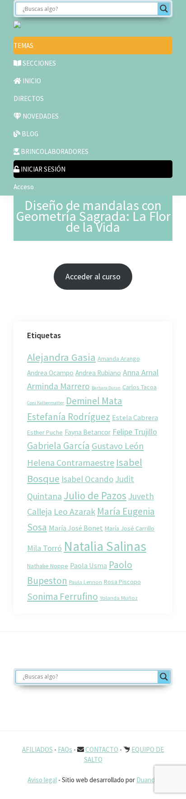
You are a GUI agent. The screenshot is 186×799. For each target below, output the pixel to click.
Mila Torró (44, 548)
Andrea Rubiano (98, 372)
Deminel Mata (94, 401)
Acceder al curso (93, 276)
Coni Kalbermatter (45, 403)
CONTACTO (101, 749)
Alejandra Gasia (61, 357)
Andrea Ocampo (50, 372)
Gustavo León (118, 445)
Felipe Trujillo (134, 431)
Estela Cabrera (135, 417)
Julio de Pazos (95, 495)
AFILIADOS (37, 749)
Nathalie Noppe (47, 566)
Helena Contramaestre (70, 462)
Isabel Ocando (87, 479)
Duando (147, 779)
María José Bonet (76, 527)
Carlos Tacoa (139, 387)
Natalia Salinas (105, 546)
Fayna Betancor (88, 432)
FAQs (65, 749)
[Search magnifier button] (164, 8)
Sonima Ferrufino (62, 596)
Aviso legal (42, 779)
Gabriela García (58, 446)
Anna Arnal (140, 373)
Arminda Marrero (58, 386)
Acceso (24, 186)
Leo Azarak (74, 511)
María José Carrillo (129, 528)
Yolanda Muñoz (119, 597)
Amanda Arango (119, 358)
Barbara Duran (106, 388)
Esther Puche (45, 432)
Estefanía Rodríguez (68, 417)
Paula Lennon (85, 581)
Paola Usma (88, 565)
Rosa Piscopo (122, 582)
